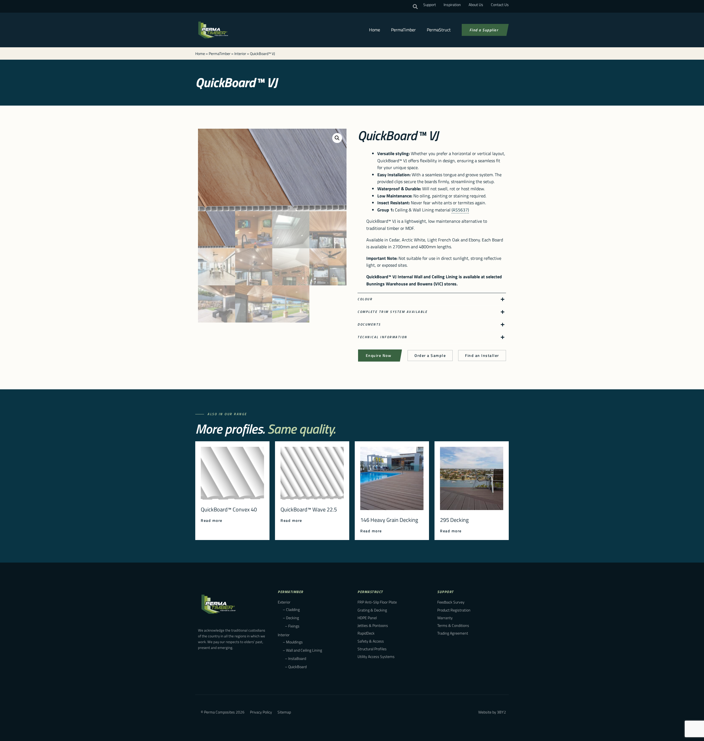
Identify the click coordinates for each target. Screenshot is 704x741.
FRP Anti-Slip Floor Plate (377, 602)
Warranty (445, 618)
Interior (240, 53)
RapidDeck (366, 633)
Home (374, 29)
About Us (476, 4)
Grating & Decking (372, 610)
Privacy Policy (261, 712)
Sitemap (284, 712)
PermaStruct (439, 29)
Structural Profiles (372, 649)
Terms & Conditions (453, 625)
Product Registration (454, 610)
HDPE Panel (367, 618)
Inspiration (452, 4)
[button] (415, 6)
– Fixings (292, 626)
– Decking (291, 618)
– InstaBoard (295, 658)
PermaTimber (403, 29)
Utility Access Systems (376, 656)
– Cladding (291, 609)
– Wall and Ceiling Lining (302, 650)
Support (429, 4)
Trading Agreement (452, 633)
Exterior (284, 602)
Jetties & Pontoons (373, 625)
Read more (211, 520)
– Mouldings (293, 642)
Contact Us (500, 4)
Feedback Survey (450, 602)
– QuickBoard (296, 667)
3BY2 (501, 712)
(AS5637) (460, 209)
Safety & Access (371, 641)
